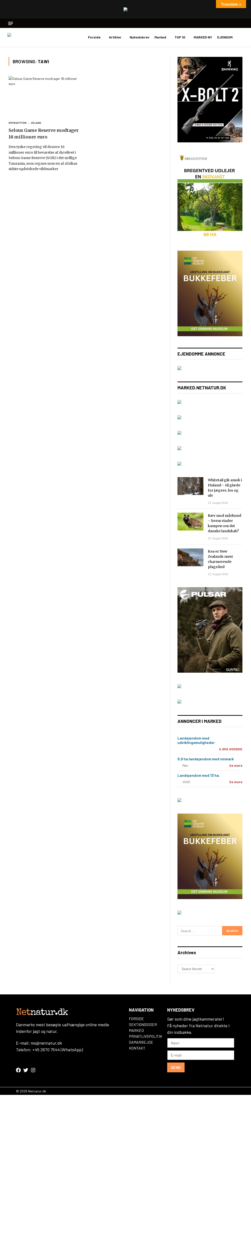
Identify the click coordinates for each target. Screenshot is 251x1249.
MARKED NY (203, 37)
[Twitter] (25, 1070)
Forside (94, 37)
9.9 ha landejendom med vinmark (205, 759)
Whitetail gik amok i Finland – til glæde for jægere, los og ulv (225, 488)
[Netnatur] (31, 37)
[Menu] (10, 23)
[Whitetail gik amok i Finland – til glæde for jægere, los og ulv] (190, 486)
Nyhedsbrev (139, 37)
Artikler (115, 37)
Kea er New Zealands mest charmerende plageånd (220, 559)
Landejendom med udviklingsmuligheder (196, 740)
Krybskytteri (18, 122)
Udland (36, 122)
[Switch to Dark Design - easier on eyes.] (241, 37)
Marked (160, 37)
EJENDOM (225, 37)
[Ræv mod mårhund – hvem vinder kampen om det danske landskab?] (190, 522)
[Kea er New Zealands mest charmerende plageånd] (190, 557)
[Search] (242, 23)
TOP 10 (180, 37)
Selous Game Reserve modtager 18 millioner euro (44, 133)
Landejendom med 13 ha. (198, 775)
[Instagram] (33, 1070)
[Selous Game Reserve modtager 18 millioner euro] (45, 96)
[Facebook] (18, 1070)
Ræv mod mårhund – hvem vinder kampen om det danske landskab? (224, 523)
